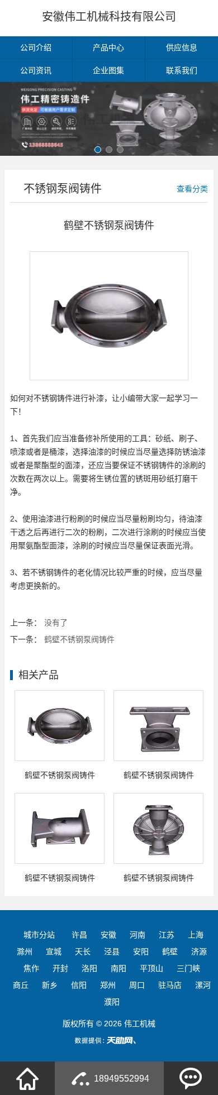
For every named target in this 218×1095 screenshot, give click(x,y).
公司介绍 (35, 47)
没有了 (56, 622)
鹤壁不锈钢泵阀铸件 (79, 639)
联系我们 (181, 70)
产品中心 (108, 47)
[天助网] (109, 1040)
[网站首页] (27, 1078)
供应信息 (181, 47)
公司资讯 (35, 70)
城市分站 (39, 934)
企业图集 (108, 70)
